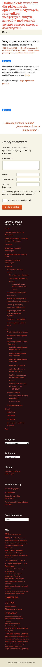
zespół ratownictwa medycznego (17, 649)
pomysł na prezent (23, 639)
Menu (4, 32)
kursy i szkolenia (9, 571)
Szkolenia (8, 266)
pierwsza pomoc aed (10, 606)
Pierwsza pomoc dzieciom (18, 275)
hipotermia (7, 557)
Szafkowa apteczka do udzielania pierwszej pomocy (17, 377)
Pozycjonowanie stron (15, 405)
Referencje (11, 416)
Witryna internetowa (7, 185)
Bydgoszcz (10, 537)
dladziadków (23, 540)
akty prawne (34, 50)
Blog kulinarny (10, 492)
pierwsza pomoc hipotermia (12, 623)
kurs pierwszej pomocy (15, 560)
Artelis (27, 75)
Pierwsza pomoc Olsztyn (16, 633)
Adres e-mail (8, 179)
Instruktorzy (11, 412)
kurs (12, 557)
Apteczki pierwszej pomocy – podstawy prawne (19, 286)
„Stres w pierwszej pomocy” (18, 123)
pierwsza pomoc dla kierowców (13, 616)
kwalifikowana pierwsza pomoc (13, 573)
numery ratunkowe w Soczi (12, 593)
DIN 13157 (16, 389)
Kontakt (7, 229)
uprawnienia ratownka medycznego (15, 644)
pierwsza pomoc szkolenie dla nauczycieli (16, 636)
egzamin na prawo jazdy (11, 555)
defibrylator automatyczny (12, 540)
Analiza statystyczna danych (17, 332)
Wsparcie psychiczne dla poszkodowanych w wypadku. (16, 313)
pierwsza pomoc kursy (11, 626)
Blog (6, 429)
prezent (14, 641)
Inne (6, 329)
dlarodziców (23, 543)
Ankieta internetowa (15, 534)
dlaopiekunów (16, 543)
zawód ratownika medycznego (13, 646)
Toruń (26, 641)
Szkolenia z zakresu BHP (16, 319)
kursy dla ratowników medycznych (14, 569)
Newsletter (8, 244)
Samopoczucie (14, 402)
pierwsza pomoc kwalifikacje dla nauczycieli (18, 53)
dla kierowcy (8, 543)
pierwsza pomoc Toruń (11, 639)
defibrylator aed (20, 538)
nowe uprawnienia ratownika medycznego (16, 591)
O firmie (7, 409)
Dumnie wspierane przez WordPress (21, 662)
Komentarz (7, 158)
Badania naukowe (13, 393)
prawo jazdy (8, 641)
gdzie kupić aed (23, 555)
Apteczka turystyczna (17, 365)
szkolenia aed (21, 641)
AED (7, 534)
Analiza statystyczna (12, 489)
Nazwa (5, 175)
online (22, 593)
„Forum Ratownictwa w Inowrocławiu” (28, 128)
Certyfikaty (11, 419)
